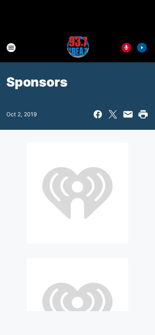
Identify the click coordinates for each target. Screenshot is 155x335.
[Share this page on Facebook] (97, 114)
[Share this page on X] (112, 114)
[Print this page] (143, 114)
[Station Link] (77, 47)
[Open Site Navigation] (11, 47)
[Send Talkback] (126, 47)
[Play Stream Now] (142, 47)
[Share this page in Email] (128, 114)
